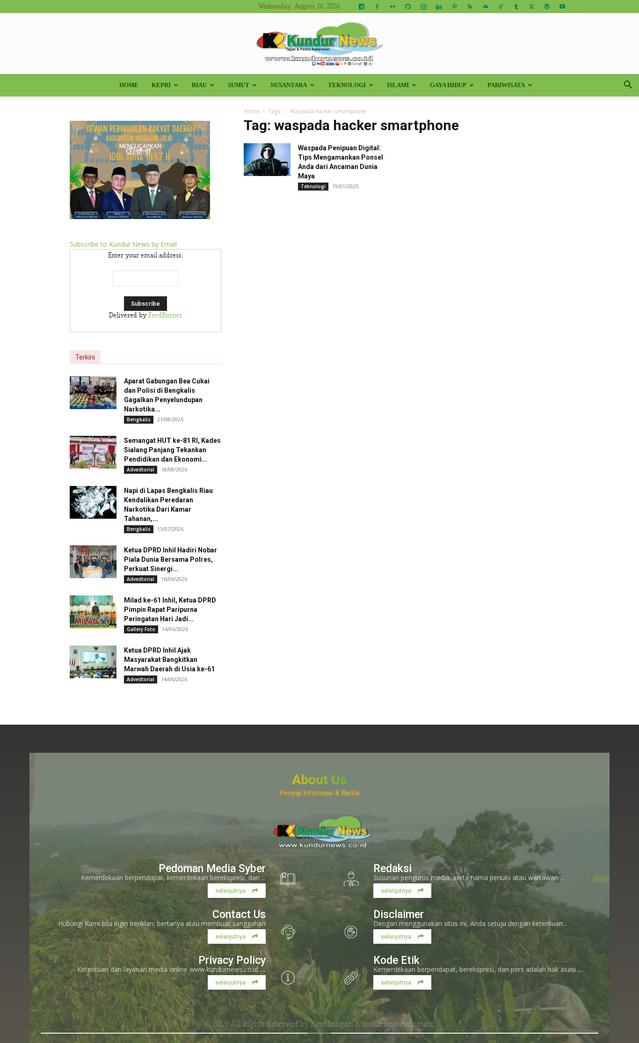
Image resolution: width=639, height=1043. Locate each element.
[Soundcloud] (485, 6)
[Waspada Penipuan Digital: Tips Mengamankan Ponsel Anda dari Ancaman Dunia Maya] (267, 159)
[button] (628, 85)
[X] (531, 6)
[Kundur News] (319, 44)
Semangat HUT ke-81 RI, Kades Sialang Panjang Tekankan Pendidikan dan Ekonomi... (172, 450)
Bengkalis (139, 419)
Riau (199, 84)
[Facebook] (377, 6)
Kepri (161, 84)
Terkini (85, 357)
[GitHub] (408, 6)
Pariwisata (506, 84)
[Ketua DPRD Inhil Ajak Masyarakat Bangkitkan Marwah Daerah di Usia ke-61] (93, 662)
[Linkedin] (439, 6)
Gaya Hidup (448, 84)
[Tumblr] (516, 6)
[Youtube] (562, 6)
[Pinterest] (454, 6)
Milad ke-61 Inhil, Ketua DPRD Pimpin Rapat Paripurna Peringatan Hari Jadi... (170, 609)
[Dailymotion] (362, 6)
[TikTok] (501, 6)
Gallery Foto (141, 629)
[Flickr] (392, 6)
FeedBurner (165, 315)
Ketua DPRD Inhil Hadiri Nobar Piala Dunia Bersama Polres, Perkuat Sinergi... (170, 559)
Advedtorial (140, 469)
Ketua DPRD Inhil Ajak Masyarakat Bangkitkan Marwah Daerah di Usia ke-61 (169, 659)
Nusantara (288, 84)
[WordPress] (547, 6)
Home (128, 84)
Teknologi (347, 84)
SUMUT (238, 84)
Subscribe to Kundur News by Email (123, 244)
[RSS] (470, 6)
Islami (398, 84)
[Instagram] (423, 6)
